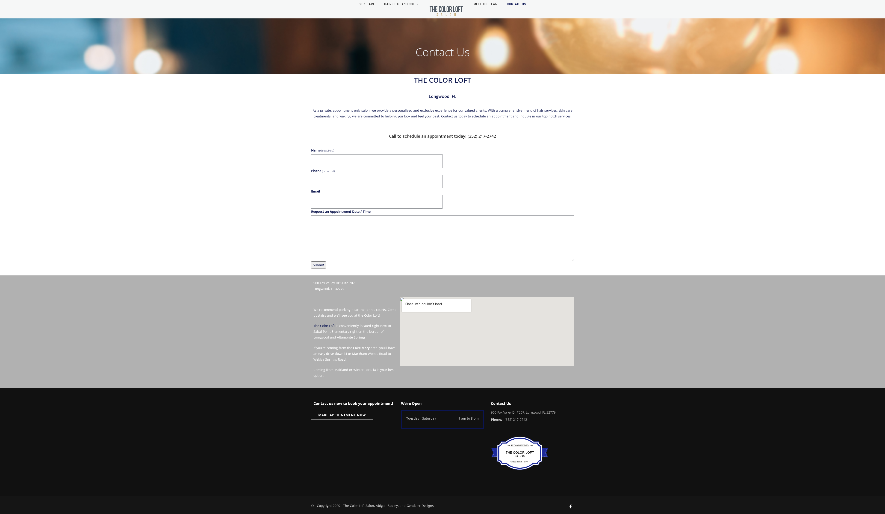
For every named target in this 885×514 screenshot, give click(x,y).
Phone (323, 171)
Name (322, 150)
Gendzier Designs (420, 505)
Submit (318, 265)
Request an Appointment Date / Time (341, 211)
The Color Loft (324, 326)
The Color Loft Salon (520, 454)
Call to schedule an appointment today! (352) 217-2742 (442, 136)
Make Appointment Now (342, 415)
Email (315, 191)
